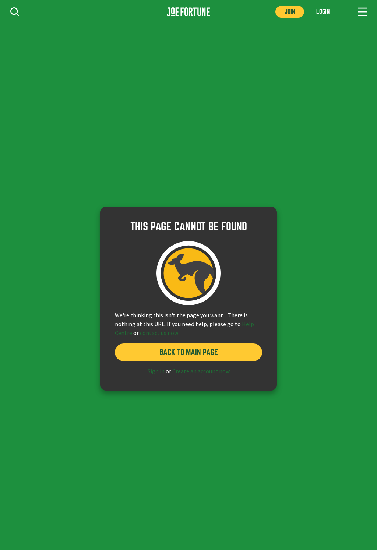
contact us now (159, 333)
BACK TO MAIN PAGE (188, 352)
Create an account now (201, 371)
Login (323, 11)
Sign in (156, 371)
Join (290, 11)
